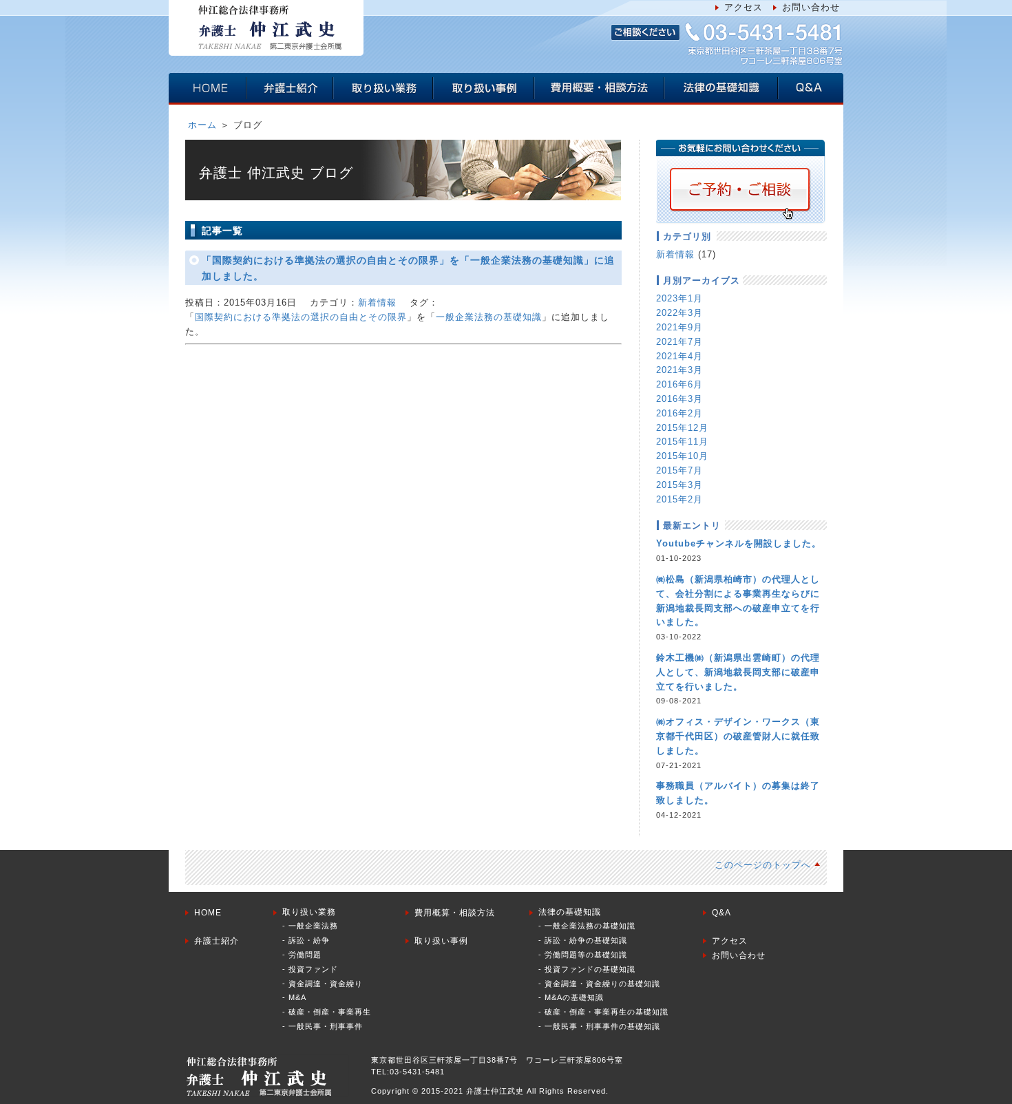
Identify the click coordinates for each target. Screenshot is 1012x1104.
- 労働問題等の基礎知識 (582, 955)
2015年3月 (679, 485)
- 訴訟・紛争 (306, 940)
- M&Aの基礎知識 (571, 997)
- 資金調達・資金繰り (322, 983)
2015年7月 (679, 470)
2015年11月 (682, 441)
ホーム (202, 125)
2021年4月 (679, 356)
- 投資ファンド (310, 969)
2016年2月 (679, 413)
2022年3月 (679, 313)
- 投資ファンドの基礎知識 (586, 969)
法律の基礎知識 (569, 912)
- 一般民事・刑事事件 (322, 1026)
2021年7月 (679, 342)
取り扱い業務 (309, 912)
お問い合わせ (811, 7)
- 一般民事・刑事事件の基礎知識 (599, 1026)
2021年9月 (679, 327)
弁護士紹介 (216, 941)
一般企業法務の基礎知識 (489, 317)
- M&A (294, 997)
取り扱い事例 (441, 941)
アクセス (743, 7)
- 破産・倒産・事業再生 (326, 1012)
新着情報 (377, 302)
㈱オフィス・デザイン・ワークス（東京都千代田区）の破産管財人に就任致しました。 (738, 736)
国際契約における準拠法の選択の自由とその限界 (301, 317)
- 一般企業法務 (310, 926)
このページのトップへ (763, 865)
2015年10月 (682, 456)
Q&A (721, 912)
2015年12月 (682, 428)
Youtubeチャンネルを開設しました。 (738, 543)
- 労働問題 (301, 955)
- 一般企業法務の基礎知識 (586, 926)
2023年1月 (679, 298)
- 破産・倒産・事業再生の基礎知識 (603, 1012)
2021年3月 (679, 370)
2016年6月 (679, 384)
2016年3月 (679, 399)
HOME (208, 912)
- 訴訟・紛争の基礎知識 (582, 940)
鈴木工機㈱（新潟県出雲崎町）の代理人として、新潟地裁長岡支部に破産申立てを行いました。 (738, 672)
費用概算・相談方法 (454, 912)
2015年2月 (679, 499)
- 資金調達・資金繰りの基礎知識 (599, 983)
